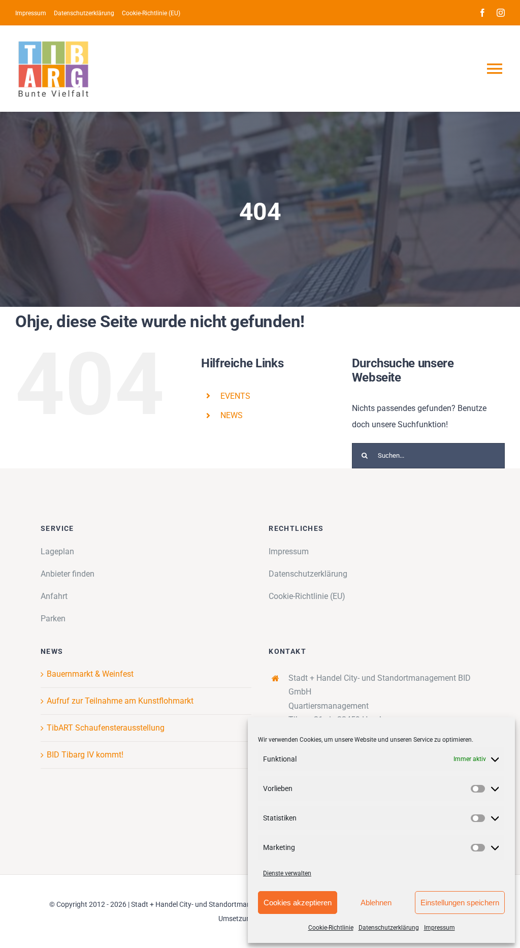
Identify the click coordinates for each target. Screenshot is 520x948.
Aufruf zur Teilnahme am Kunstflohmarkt (120, 701)
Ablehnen (376, 902)
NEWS (231, 415)
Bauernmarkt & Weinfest (90, 674)
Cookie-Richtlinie (330, 927)
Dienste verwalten (287, 873)
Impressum (439, 927)
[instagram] (501, 13)
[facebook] (482, 13)
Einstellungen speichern (459, 902)
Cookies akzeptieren (298, 902)
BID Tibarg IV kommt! (85, 755)
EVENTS (235, 396)
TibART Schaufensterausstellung (106, 728)
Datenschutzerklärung (389, 927)
